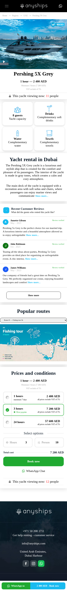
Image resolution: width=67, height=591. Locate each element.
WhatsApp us (18, 586)
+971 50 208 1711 (33, 531)
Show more (33, 295)
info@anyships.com (33, 543)
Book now (33, 461)
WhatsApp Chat (35, 471)
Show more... (41, 196)
